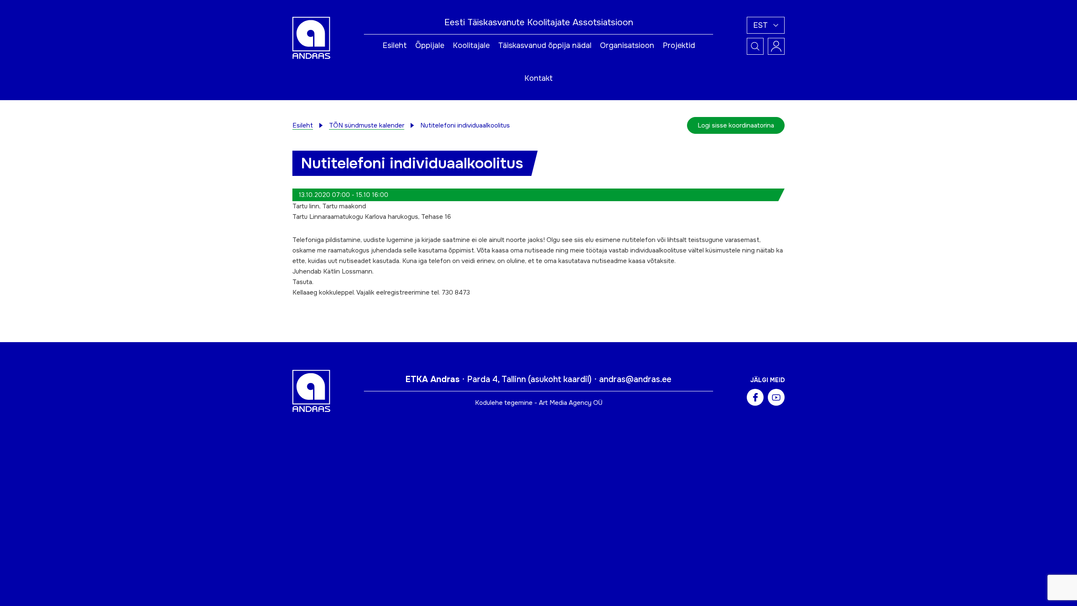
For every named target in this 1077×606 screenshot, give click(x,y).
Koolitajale (471, 45)
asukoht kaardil (560, 379)
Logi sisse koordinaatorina (736, 125)
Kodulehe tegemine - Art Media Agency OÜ (538, 403)
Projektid (679, 45)
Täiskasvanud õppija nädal (545, 45)
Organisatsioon (627, 45)
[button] (766, 25)
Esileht (394, 45)
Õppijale (429, 45)
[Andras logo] (311, 37)
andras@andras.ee (635, 379)
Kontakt (538, 78)
